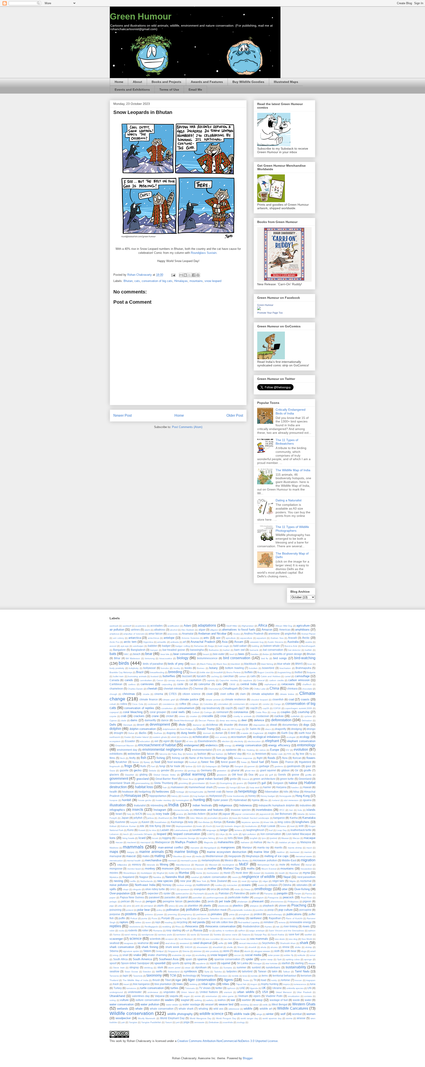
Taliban (286, 971)
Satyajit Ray (260, 934)
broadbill (218, 672)
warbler (246, 1000)
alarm (147, 630)
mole (282, 864)
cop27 (241, 708)
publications (294, 914)
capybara (247, 680)
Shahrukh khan (288, 943)
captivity (211, 680)
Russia (197, 930)
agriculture (303, 625)
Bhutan (128, 281)
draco (268, 729)
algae (202, 629)
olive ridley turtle (155, 889)
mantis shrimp (295, 847)
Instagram (159, 809)
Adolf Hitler (231, 626)
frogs (128, 766)
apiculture (231, 638)
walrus (222, 1000)
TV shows (205, 988)
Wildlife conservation (132, 1013)
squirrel (225, 963)
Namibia (157, 877)
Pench (138, 901)
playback (268, 905)
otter (285, 889)
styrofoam (201, 967)
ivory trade (163, 813)
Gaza (112, 770)
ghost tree (250, 770)
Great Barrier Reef (166, 778)
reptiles (115, 926)
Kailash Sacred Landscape (255, 818)
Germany (206, 770)
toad (263, 980)
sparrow (202, 959)
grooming (183, 783)
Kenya (218, 822)
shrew (286, 947)
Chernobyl (213, 689)
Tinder (246, 980)
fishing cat (178, 757)
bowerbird (268, 667)
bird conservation (237, 658)
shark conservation (122, 947)
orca (213, 889)
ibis (266, 800)
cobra (123, 703)
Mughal (160, 873)
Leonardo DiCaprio (143, 834)
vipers (257, 996)
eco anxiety (221, 737)
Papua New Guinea (132, 897)
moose (199, 869)
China (274, 688)
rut (210, 930)
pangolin (282, 893)
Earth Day (287, 732)
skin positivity (212, 951)
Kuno (130, 830)
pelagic (113, 901)
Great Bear (187, 779)
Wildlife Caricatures (292, 1008)
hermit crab (214, 791)
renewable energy (300, 922)
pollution (192, 909)
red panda (198, 922)
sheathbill (217, 947)
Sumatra (227, 967)
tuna (312, 984)
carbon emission (298, 680)
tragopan (310, 980)
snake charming (157, 955)
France (289, 761)
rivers (306, 926)
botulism (253, 668)
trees (179, 984)
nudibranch (203, 884)
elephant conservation (301, 741)
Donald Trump (205, 729)
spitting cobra (293, 959)
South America (142, 959)
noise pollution (119, 885)
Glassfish (129, 775)
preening (172, 914)
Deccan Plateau (207, 720)
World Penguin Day (226, 1018)
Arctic (306, 637)
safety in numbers (225, 930)
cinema (158, 693)
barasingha (197, 649)
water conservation (122, 1004)
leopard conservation (186, 834)
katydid (133, 822)
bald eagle (223, 646)
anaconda (172, 634)
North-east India (145, 885)
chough (113, 694)
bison (193, 664)
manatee (194, 847)
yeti (178, 1022)
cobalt (113, 704)
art (184, 641)
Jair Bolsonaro (283, 813)
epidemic (231, 749)
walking (198, 1000)
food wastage (175, 761)
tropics (286, 984)
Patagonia (273, 897)
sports (175, 963)
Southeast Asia (169, 959)
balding (255, 646)
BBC (126, 654)
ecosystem (115, 741)
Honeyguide (285, 796)
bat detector (294, 650)
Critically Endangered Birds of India (290, 411)
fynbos (188, 766)
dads (123, 720)
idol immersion (291, 800)
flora (285, 757)
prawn (160, 914)
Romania (157, 930)
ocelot (261, 885)
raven (148, 922)
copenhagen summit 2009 (298, 708)
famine (189, 754)
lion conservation (271, 833)
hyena (255, 800)
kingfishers (302, 822)
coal (291, 699)
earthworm (115, 737)
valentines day (141, 996)
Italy (129, 814)
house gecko (145, 800)
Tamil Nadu (302, 971)
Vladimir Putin (274, 996)
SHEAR (188, 947)
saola (193, 934)
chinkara (292, 688)
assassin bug (257, 642)
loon (221, 838)
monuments (186, 869)
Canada (114, 680)
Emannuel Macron (124, 745)
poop (271, 909)
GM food (237, 774)
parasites (170, 897)
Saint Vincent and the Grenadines (286, 930)
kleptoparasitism (184, 826)
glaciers (114, 774)
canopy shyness (176, 680)
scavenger (116, 938)
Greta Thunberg (163, 783)
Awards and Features (207, 82)
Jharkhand (163, 818)
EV (287, 750)
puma (144, 918)
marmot (308, 852)
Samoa (116, 934)
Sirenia (185, 951)
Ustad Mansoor (284, 992)
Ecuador (130, 741)
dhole (182, 724)
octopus (273, 884)
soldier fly (288, 955)
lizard (142, 838)
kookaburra (251, 826)
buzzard (187, 676)
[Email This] (181, 275)
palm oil (254, 893)
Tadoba (218, 971)
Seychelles (268, 943)
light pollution (249, 834)
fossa (244, 762)
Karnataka (308, 817)
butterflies (169, 676)
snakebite (177, 955)
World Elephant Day (172, 1018)
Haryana (281, 787)
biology (182, 658)
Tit (254, 980)
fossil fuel (257, 762)
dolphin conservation (142, 729)
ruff (187, 930)
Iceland (276, 800)
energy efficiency (279, 745)
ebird (173, 737)
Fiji (310, 754)
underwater (135, 992)
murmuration (213, 873)
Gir (296, 770)
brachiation (285, 668)
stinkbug (148, 967)
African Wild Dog (283, 626)
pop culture (285, 909)
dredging (296, 728)
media (198, 856)
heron (229, 791)
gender (165, 770)
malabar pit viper (287, 842)
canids (129, 680)
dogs (306, 724)
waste (296, 1000)
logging (166, 837)
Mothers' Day (231, 868)
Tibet (168, 980)
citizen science (191, 693)
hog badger (199, 796)
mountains (196, 281)
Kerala (230, 822)
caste (180, 684)
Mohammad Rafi (265, 865)
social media (253, 955)
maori (309, 847)
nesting (118, 881)
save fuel (294, 934)
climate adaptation (262, 693)
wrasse (301, 1018)
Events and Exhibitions (132, 89)
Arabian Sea (277, 638)
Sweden (147, 971)
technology (189, 975)
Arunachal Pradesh (203, 641)
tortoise (285, 980)
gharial (235, 770)
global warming (193, 774)
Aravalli (292, 637)
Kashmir (120, 822)
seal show (170, 943)
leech (126, 834)
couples (286, 712)
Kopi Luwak (268, 826)
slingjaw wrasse (262, 951)
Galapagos (211, 766)
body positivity (117, 668)
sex (230, 943)
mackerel (131, 842)
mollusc (295, 864)
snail (125, 955)
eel (156, 741)
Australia (293, 641)
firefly (132, 757)
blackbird (235, 664)
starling (299, 963)
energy (228, 745)
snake (137, 955)
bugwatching (284, 672)
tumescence (300, 984)
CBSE (232, 684)
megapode (234, 856)
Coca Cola (137, 704)
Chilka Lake (260, 689)
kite (142, 826)
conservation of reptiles (139, 708)
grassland (142, 778)
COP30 (277, 708)
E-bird (232, 732)
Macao (296, 838)
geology (192, 770)
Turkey (118, 988)
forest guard (228, 761)
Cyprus (113, 720)
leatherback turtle (301, 830)
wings (259, 1014)
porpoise (115, 914)
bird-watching (304, 658)
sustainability (296, 967)
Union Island (188, 992)
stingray (134, 967)
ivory (149, 814)
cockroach (153, 704)
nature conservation (215, 876)
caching (215, 676)
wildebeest (233, 1009)
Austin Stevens (275, 642)
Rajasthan (275, 918)
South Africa (120, 959)
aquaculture (246, 638)
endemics (211, 745)
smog (115, 955)
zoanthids (228, 1022)
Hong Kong (303, 795)
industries (305, 805)
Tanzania (114, 976)
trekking (193, 984)
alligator (214, 630)
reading (169, 922)
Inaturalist (140, 805)
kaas (234, 818)
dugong (171, 732)
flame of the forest (200, 757)
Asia (225, 641)
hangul (233, 787)
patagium (259, 897)
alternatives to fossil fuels (238, 629)
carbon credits (276, 680)
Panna (308, 893)
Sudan (215, 967)
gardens (278, 766)
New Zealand (219, 880)
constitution (167, 708)
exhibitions (116, 753)
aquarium (261, 638)
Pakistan (224, 893)
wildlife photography (180, 1014)
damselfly (150, 720)
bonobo (165, 668)
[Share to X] (189, 275)
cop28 (254, 708)
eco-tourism (238, 737)
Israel (119, 813)
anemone (274, 633)
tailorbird (247, 971)
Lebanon (114, 834)
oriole (237, 889)
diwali (273, 724)
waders (169, 1000)
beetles (255, 654)
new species (165, 881)
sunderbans (273, 967)
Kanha (294, 817)
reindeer (269, 922)
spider (249, 959)
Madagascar (162, 842)
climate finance (148, 699)
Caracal (261, 680)
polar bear (143, 909)
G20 (199, 766)
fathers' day (235, 753)
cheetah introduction (176, 688)
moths (251, 868)
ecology (305, 737)
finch (122, 758)
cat (191, 684)
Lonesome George (185, 838)
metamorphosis (210, 860)
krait (292, 826)
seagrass (128, 943)
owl (139, 893)
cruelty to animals (242, 716)
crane (155, 716)
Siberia (114, 951)
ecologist (291, 737)
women (310, 1014)
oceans (246, 885)
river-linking (291, 926)
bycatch (201, 676)
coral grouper (158, 712)
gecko (137, 770)
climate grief (169, 699)
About (137, 82)
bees (241, 654)
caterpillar (204, 684)
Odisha (287, 884)
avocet (113, 646)
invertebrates (264, 809)
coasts (305, 699)
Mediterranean (214, 856)
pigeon (307, 901)
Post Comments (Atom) (187, 427)
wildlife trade (241, 1014)
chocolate (307, 689)
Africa (262, 625)
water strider (172, 1004)
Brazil (139, 672)
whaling (203, 1008)
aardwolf (127, 626)
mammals (133, 846)
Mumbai (184, 872)
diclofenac (212, 724)
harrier (267, 787)
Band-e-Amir (291, 646)
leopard (161, 834)
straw (187, 967)
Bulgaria (311, 672)
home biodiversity (235, 796)
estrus (262, 750)
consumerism (186, 708)
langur (224, 830)
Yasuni (168, 1022)
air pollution (117, 629)
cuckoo (279, 716)
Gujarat (252, 783)
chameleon (116, 688)
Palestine (239, 893)
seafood (114, 943)
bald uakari (240, 645)
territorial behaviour (284, 975)
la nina (152, 830)
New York (201, 881)
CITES (173, 693)
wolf (283, 1014)
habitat (293, 783)
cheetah (152, 688)
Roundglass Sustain (203, 252)
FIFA (289, 754)
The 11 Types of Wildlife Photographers (292, 528)
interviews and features (208, 809)
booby (177, 668)
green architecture (264, 778)
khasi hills (269, 822)
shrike (298, 947)
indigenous (225, 805)
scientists (155, 938)
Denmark (127, 725)
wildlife (248, 1008)
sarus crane (231, 934)
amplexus (114, 634)
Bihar (117, 658)
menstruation (116, 860)
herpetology (247, 791)
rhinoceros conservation (220, 926)
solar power (274, 955)
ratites (138, 922)
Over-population (120, 893)
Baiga (211, 646)
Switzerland (174, 971)
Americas (284, 629)
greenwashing (142, 783)
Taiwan (262, 971)
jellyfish (138, 817)
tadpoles (231, 971)
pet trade (224, 901)
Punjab (165, 918)
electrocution (254, 741)
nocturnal (305, 880)
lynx (264, 838)
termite (254, 976)
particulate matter (238, 897)
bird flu (265, 658)
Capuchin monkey (228, 680)
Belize (266, 654)
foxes (274, 762)
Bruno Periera (233, 672)
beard (206, 654)
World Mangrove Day (200, 1018)
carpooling (167, 684)
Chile (246, 688)
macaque (309, 838)
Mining (164, 864)
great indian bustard (210, 778)
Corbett (195, 712)
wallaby (210, 1000)
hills (286, 791)
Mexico (229, 860)
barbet (226, 650)
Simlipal (160, 951)
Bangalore (119, 649)
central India (248, 684)
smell (312, 951)
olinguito (137, 889)
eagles (272, 732)
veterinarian (211, 996)
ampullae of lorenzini (133, 634)
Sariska (217, 934)
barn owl (239, 649)
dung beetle (188, 733)
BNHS (299, 663)
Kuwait (141, 830)
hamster (221, 787)
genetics (179, 770)
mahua (258, 842)
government (119, 778)
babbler (152, 645)
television (223, 976)
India (173, 804)
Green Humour (141, 16)
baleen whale (271, 645)
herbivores (162, 791)
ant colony (118, 638)
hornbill (126, 800)
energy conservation (249, 745)
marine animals (151, 852)
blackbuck (250, 663)
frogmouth (115, 766)
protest (258, 914)
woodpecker (123, 1018)
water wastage (191, 1004)
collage (195, 704)
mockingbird (228, 865)
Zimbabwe (214, 1022)
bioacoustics (165, 658)
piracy (172, 906)
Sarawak (204, 934)
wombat (297, 1013)
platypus (254, 906)
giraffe (307, 770)
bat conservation (273, 649)
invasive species (241, 809)
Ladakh (164, 830)
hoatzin (185, 796)
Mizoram (213, 865)
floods (271, 758)
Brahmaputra (303, 667)
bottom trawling (234, 667)
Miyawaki (199, 865)
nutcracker (232, 885)
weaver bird (226, 1004)
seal (156, 943)
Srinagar (257, 963)
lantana (238, 830)
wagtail (185, 1000)
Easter (127, 737)
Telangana (207, 975)
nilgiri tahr (278, 880)
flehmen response (243, 758)
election (226, 741)
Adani (187, 625)
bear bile (164, 654)
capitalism (195, 680)
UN (309, 988)
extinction (134, 753)
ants (206, 637)
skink (226, 951)
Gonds (282, 774)
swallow (114, 971)
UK (264, 988)
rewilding (166, 926)
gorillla (308, 775)
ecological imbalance (266, 737)
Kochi (209, 826)
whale (139, 1008)
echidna (184, 737)
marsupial (116, 856)
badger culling (182, 646)
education (145, 741)
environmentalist (202, 749)
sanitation (181, 934)
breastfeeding (157, 672)
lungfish (254, 838)
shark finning (149, 947)
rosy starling (173, 930)
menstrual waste (304, 856)
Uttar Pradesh (304, 992)
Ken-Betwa (204, 822)
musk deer (242, 872)
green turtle (287, 778)
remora (282, 922)
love (240, 838)
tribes (225, 984)
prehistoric (201, 914)
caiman (242, 676)
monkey (150, 868)
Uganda (254, 988)
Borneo (201, 668)
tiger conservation (202, 980)
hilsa (296, 791)
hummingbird (182, 800)
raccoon (228, 918)
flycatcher (121, 761)
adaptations (207, 625)
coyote (113, 716)
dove (224, 729)
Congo (277, 704)
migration (308, 860)
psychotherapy (274, 914)
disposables (259, 725)
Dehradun (307, 720)
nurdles (218, 885)
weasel (209, 1004)
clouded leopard (259, 699)
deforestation (281, 720)
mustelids (269, 873)
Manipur (247, 847)
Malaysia (305, 842)
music (227, 872)
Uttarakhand (117, 996)
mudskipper (146, 873)
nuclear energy (184, 885)
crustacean (262, 716)
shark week (172, 947)
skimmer (197, 951)
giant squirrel (268, 770)
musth (282, 873)
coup (273, 712)
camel (288, 676)
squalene (201, 963)
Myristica (114, 877)
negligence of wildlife (258, 877)
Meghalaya (252, 856)
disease (243, 724)
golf (271, 775)
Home (119, 82)
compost (253, 704)
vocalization (294, 996)
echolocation (201, 737)
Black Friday (206, 664)
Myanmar (293, 873)
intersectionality (181, 810)
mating (159, 856)
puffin (122, 918)
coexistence (168, 704)
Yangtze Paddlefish (151, 1022)
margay (130, 852)
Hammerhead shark (200, 787)
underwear (152, 992)
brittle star (205, 672)
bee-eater (219, 654)
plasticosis (223, 906)
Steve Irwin (119, 967)
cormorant (222, 712)
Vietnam (243, 996)
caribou (132, 684)
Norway (167, 884)
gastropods (294, 766)
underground (116, 992)
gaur (308, 766)
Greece (245, 779)
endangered (191, 745)
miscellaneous (183, 865)
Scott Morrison (185, 939)
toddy (274, 980)
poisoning (116, 909)
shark (304, 943)
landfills (197, 830)
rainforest (256, 918)
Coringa (208, 712)
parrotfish (197, 897)
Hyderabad (240, 800)
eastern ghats (160, 737)
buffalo (249, 672)
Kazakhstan (161, 822)
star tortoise (272, 963)
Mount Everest (268, 869)
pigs (112, 906)
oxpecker (152, 893)
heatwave (128, 791)
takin (275, 971)
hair (165, 787)
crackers (139, 716)
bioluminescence (207, 658)
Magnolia (208, 842)
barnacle (254, 650)
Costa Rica (261, 712)
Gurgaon (278, 783)
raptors (124, 922)
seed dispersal (202, 943)
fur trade (175, 766)
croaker (193, 716)
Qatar (194, 918)
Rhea (178, 926)
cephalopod (270, 684)
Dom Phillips (186, 729)
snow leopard (213, 281)
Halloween (177, 787)
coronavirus (241, 712)
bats (113, 654)
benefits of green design (287, 654)
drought (118, 732)
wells (265, 1004)
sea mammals (259, 938)
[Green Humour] (259, 309)
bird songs (280, 658)
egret (166, 741)
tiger (178, 980)
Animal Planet (308, 634)
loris (230, 837)
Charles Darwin (135, 689)
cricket (170, 716)
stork (160, 967)
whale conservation (162, 1008)
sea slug (293, 939)
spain (188, 959)
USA (265, 992)
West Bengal (279, 1004)
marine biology (186, 852)
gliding (143, 774)
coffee (182, 703)
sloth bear (290, 951)
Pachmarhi (198, 893)
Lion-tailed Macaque (298, 833)
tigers (228, 980)
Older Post (234, 415)
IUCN (138, 813)
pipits (160, 905)
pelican (125, 901)
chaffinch (307, 684)
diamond (197, 725)
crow (223, 716)
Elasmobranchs (207, 741)
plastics (238, 905)
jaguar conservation (245, 814)
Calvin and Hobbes (270, 676)
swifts (159, 971)
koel (218, 826)
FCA (249, 754)
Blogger (247, 1058)
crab (123, 716)
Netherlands (146, 881)
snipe (188, 955)
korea (283, 826)
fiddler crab (277, 754)
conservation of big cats (157, 281)
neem (235, 877)
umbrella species (294, 988)
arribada (174, 642)
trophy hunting (269, 984)
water (308, 1000)
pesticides (194, 901)
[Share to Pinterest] (198, 275)
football (193, 762)
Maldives (114, 847)
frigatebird (305, 761)
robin (112, 930)
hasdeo (295, 787)
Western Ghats (303, 1004)
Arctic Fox (115, 642)
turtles (174, 988)
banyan (154, 650)
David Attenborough (184, 720)
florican (297, 757)
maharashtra (226, 842)
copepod (114, 712)
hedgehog (145, 791)
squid (213, 963)
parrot (184, 897)
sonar (312, 955)
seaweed (184, 943)
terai (245, 976)
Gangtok (238, 766)
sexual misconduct (248, 943)
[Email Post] (173, 274)
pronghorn (244, 914)
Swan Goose (131, 971)
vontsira (308, 996)
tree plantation (163, 984)
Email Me (195, 89)
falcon (150, 753)
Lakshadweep (181, 830)
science (135, 938)
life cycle (233, 834)
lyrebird (273, 838)
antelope (169, 637)
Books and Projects (166, 82)
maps (114, 852)
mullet (171, 873)
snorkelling (200, 955)
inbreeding (157, 805)
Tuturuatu (190, 988)
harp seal (254, 787)
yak (123, 1022)
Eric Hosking (248, 750)
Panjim (297, 893)
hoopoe (114, 800)
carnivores (147, 684)
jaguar (226, 813)
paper (113, 897)
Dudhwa (158, 733)
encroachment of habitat (157, 745)
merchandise (153, 860)
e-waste (245, 733)
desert (140, 724)
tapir (125, 975)
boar (309, 664)
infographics (117, 809)
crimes (182, 716)
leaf (271, 830)
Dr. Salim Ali (253, 728)
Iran (291, 810)
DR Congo (236, 729)
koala (199, 826)
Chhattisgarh (230, 688)
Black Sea (221, 664)
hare (243, 787)
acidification (174, 626)
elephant (272, 741)
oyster (167, 893)
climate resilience (235, 699)
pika (120, 906)
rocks (121, 930)
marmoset (294, 852)
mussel (256, 873)
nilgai (265, 881)
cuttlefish (295, 716)
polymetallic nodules (241, 910)
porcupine (305, 909)
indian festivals (202, 805)
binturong (150, 658)
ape (218, 637)
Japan (125, 817)
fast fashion (217, 754)
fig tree (300, 753)
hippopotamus (157, 795)
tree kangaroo (141, 984)
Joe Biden (179, 817)
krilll (301, 826)
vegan (187, 996)
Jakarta (301, 814)
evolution (301, 749)
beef (232, 654)
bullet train (118, 676)
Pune (154, 918)
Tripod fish (241, 984)
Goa (250, 774)
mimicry (136, 864)
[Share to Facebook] (193, 275)
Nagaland (128, 876)
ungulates (169, 992)
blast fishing (267, 664)
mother (211, 868)
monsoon (168, 868)
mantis (278, 847)
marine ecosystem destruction (226, 852)
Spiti (279, 959)
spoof (113, 963)
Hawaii (307, 787)
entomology (306, 745)
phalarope (242, 901)
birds (124, 663)
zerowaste (199, 1022)
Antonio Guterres (190, 638)
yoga (186, 1022)
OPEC (173, 889)
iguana (307, 800)
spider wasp (266, 959)
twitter (218, 988)
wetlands (122, 1008)
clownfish (278, 699)
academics (140, 626)
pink (137, 906)
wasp (259, 1000)
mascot (131, 856)
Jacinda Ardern (196, 813)
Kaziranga (177, 822)
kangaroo (279, 817)
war (233, 1000)
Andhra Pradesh (254, 633)
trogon (254, 984)
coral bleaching (133, 712)
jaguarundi (265, 814)
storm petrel (174, 967)
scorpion (169, 939)
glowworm (222, 775)
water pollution (150, 1004)
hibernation (272, 791)
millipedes (122, 865)
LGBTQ (211, 834)
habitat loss (144, 787)
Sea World (306, 939)
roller (145, 930)
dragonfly (280, 728)
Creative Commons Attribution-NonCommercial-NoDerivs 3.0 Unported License (227, 1041)
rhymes (268, 926)
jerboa (150, 818)
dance (165, 720)
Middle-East (289, 860)
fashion (201, 753)
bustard (154, 676)
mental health (134, 860)
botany (213, 668)
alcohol (173, 630)
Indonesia (245, 805)
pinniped (148, 906)
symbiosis (190, 971)
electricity (238, 741)
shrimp (308, 947)
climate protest (212, 699)
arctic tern (130, 641)
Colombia (208, 704)
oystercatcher (182, 893)
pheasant (258, 901)
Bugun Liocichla (265, 672)
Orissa (247, 889)
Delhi (113, 724)
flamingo (221, 758)
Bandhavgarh (308, 646)
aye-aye (125, 646)
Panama (268, 893)
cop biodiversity (210, 708)
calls (253, 676)
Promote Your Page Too (270, 312)
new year (185, 880)
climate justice (189, 699)
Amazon (267, 629)
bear (148, 654)
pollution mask (218, 909)
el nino (189, 741)
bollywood (149, 667)
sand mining (131, 934)
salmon (311, 930)
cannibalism (146, 680)
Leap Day (282, 830)
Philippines (293, 901)
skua (237, 951)
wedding (244, 1004)
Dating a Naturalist (288, 500)
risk (277, 926)
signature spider (131, 951)
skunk (247, 951)
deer (244, 720)
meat (188, 856)
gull (263, 783)
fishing (160, 758)
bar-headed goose (173, 649)
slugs (303, 951)
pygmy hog (181, 918)
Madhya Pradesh (186, 842)
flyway (147, 762)
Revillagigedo (151, 926)
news (234, 881)
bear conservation (184, 654)
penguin (151, 901)
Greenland (305, 778)
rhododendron (251, 926)
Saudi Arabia (277, 934)
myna (306, 872)
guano (240, 783)
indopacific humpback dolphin (277, 805)
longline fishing (207, 838)
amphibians (302, 629)
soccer (237, 955)
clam (243, 693)
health (113, 791)
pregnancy (186, 914)
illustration (118, 805)
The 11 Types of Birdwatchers (287, 442)
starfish (286, 963)
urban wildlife (245, 992)
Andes (236, 634)
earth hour (305, 732)
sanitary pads (165, 934)
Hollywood (215, 795)
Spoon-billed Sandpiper (135, 963)
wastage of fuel (279, 1000)
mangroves (228, 847)
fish (143, 758)
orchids (225, 889)
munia (199, 873)
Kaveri (145, 822)
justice (225, 818)
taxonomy (154, 975)
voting (113, 1000)
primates (216, 914)
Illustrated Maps (286, 82)
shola (263, 947)
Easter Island (142, 737)
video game (228, 996)
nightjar (254, 881)
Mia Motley (243, 860)
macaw (119, 842)
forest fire (207, 762)
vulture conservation (147, 1000)
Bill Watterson (133, 658)
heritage (180, 792)
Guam (212, 783)
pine (129, 906)
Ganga (225, 766)
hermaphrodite (196, 792)
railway (240, 918)
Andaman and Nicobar (212, 633)
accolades (156, 625)
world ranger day (249, 1018)
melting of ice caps (276, 856)
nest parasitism (306, 876)
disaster (228, 724)
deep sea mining (228, 720)
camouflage (302, 676)
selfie (221, 943)
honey (252, 795)
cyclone (308, 716)
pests (211, 901)
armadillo (161, 642)
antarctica (134, 637)
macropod (145, 842)
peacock (288, 897)
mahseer (245, 842)
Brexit (193, 672)
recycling (182, 922)
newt (243, 881)
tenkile (235, 976)
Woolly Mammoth (146, 1018)
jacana (179, 814)
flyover (135, 762)
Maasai (285, 838)
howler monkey (163, 800)
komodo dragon (233, 826)
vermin (197, 996)
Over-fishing (302, 889)
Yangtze (133, 1022)
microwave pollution (265, 860)
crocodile (207, 716)
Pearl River (306, 897)
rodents (132, 930)
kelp (190, 822)
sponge (308, 959)
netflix (133, 881)
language (211, 830)
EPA (219, 750)
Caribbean (116, 684)
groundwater (198, 783)
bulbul (298, 672)
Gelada (152, 770)
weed (256, 1004)
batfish (308, 650)
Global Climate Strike (164, 775)
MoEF (244, 864)
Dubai (131, 733)
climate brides (287, 694)
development (160, 724)
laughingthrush (255, 830)
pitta (181, 906)
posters (131, 914)
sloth (277, 951)
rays (157, 922)
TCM (173, 975)
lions (113, 838)
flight (260, 757)
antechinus (153, 638)
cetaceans (288, 684)
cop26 (229, 708)
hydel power (220, 800)
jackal (214, 813)
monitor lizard (134, 869)
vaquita (174, 996)
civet (209, 694)
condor (266, 704)
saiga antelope (257, 930)
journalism (213, 818)
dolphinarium (169, 729)
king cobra (284, 822)
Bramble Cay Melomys (121, 672)
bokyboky (134, 668)
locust (155, 838)
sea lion (228, 939)
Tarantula (138, 976)
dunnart (207, 733)
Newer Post (122, 415)
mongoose (116, 868)
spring (187, 963)
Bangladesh (138, 649)
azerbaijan (138, 646)
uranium (228, 992)
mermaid (172, 860)
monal (308, 865)
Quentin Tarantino (210, 918)
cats (137, 281)
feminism (260, 753)
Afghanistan (247, 626)
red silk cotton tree (222, 922)
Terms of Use (169, 89)
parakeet (154, 897)
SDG (199, 939)
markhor (280, 852)
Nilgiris (292, 881)
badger (166, 645)
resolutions (134, 926)
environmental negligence (162, 749)
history (174, 796)
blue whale (283, 663)
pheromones (276, 901)
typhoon (231, 988)
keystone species (250, 822)
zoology (241, 1022)
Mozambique (129, 873)
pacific (211, 893)
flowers (310, 758)
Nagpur (143, 876)
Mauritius (177, 856)
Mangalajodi (210, 847)
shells (230, 947)
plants (207, 905)
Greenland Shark (120, 783)
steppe (311, 963)
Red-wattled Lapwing (248, 922)
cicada (146, 694)
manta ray (263, 847)
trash (116, 984)
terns (265, 975)
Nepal (287, 877)
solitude (301, 955)
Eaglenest (258, 733)
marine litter (261, 852)
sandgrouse (148, 934)
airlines (135, 629)
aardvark (114, 626)
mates (146, 856)
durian (219, 732)
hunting (199, 800)
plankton (193, 905)
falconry (163, 754)
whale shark (186, 1008)
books (188, 667)
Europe (274, 749)
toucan (298, 980)
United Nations (209, 992)
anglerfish (291, 633)
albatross (159, 629)
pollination (172, 909)
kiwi (168, 826)
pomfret (260, 910)
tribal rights (208, 984)
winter (270, 1014)
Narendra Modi (174, 877)
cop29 (266, 708)
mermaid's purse (189, 860)
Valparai (160, 996)
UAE (242, 988)
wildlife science (211, 1014)
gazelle (124, 770)
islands (310, 809)
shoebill (252, 947)
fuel (153, 766)
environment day (127, 749)
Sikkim (147, 951)
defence (259, 720)
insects (137, 809)
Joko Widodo (196, 818)
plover (282, 905)
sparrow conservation (227, 959)
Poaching (298, 905)
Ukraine (277, 988)
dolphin (115, 729)
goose (295, 774)
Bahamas (199, 646)
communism (239, 704)
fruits (143, 766)
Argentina (148, 642)
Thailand (114, 980)
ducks (143, 733)
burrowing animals (137, 676)
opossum (184, 889)
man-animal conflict (170, 847)
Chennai (198, 688)
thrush (156, 980)
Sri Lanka (242, 963)
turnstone (131, 988)
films (112, 757)
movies (114, 872)
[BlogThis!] (185, 275)
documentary (290, 724)
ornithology (263, 889)
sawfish (308, 934)
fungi (162, 766)
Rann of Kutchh (294, 918)
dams (133, 720)
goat (261, 775)
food (157, 762)
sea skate (280, 939)
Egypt (178, 741)
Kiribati (113, 826)
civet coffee (227, 693)
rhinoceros (191, 926)
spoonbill (160, 963)
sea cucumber (213, 939)
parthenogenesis (215, 897)
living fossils (128, 838)
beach (137, 654)
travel (126, 984)
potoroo (149, 914)
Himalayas (181, 281)
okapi (125, 889)
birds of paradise (153, 663)
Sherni (240, 947)
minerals (151, 865)
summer (241, 967)
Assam (238, 641)
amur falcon (156, 633)
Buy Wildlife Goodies (248, 82)
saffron (241, 930)
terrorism (306, 975)
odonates (302, 884)
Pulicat (133, 918)
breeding (175, 672)
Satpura (246, 934)
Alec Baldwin (187, 630)
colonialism (222, 704)
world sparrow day (272, 1018)
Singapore (173, 951)
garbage (264, 766)
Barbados (214, 650)
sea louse (241, 939)
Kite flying (155, 826)
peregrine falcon (173, 901)
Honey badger (268, 796)
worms (289, 1018)
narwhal (195, 877)
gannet (251, 766)
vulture (124, 1000)
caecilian (228, 676)
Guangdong (226, 783)
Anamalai (187, 633)
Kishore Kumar (128, 826)
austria (308, 642)
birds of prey (176, 663)
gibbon (285, 770)
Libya (222, 834)
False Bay (177, 754)
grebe (233, 778)
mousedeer (306, 869)
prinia (232, 914)
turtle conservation (152, 988)
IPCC (282, 810)
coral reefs (178, 712)
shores (274, 947)
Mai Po (270, 842)
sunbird (256, 967)
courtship (303, 712)
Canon (159, 680)
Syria (206, 971)
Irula (300, 810)
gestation (221, 770)
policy (159, 910)
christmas (128, 694)
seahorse (143, 943)
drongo (311, 728)
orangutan (200, 889)
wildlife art (266, 1008)
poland (129, 910)
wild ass (218, 1008)
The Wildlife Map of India (293, 470)
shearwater (202, 947)
